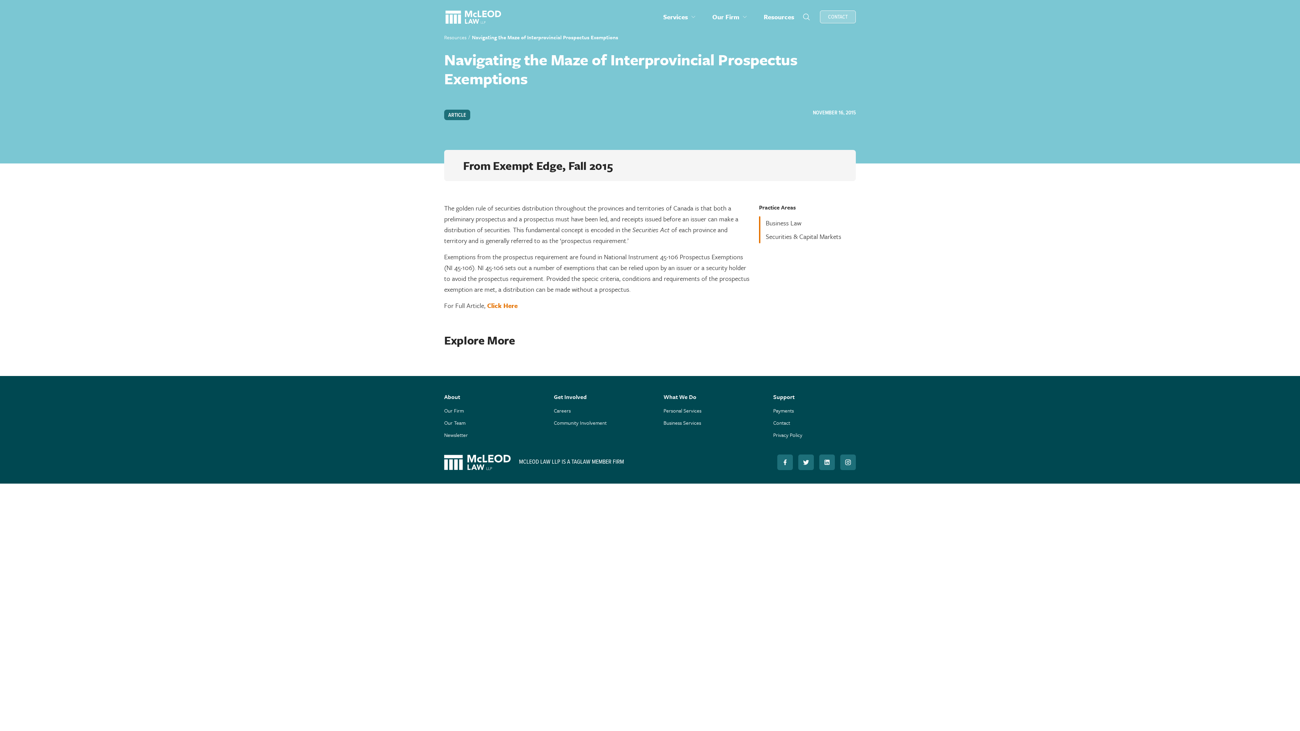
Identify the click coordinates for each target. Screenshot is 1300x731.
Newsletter (456, 434)
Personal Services (682, 410)
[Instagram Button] (848, 462)
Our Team (454, 422)
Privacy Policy (787, 434)
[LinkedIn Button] (827, 462)
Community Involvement (580, 422)
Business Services (682, 422)
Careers (562, 410)
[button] (679, 17)
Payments (783, 410)
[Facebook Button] (785, 462)
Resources (455, 37)
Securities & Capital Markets (803, 236)
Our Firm (454, 410)
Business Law (783, 222)
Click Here (502, 305)
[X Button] (806, 462)
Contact (781, 422)
